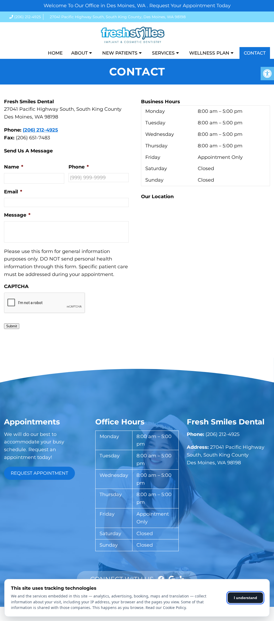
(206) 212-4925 (27, 16)
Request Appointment (39, 473)
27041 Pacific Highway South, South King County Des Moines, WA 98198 (225, 455)
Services (163, 53)
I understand (245, 598)
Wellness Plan (209, 53)
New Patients (120, 53)
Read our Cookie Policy (166, 607)
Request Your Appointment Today (190, 6)
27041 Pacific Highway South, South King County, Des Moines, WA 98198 (118, 16)
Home (55, 53)
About (79, 53)
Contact (255, 53)
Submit (11, 326)
